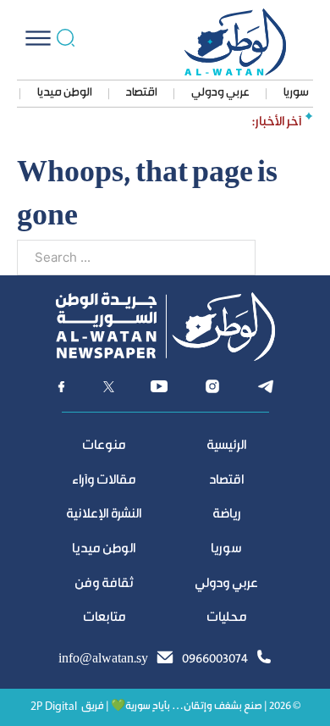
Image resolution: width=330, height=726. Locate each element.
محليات (226, 618)
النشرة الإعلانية (103, 514)
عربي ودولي (220, 93)
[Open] (38, 38)
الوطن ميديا (64, 93)
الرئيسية (226, 446)
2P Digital (53, 707)
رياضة (226, 514)
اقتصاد (141, 93)
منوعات (103, 446)
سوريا (296, 93)
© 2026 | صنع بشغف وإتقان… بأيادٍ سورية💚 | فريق (190, 706)
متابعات (104, 618)
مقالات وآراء (103, 481)
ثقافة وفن (104, 584)
